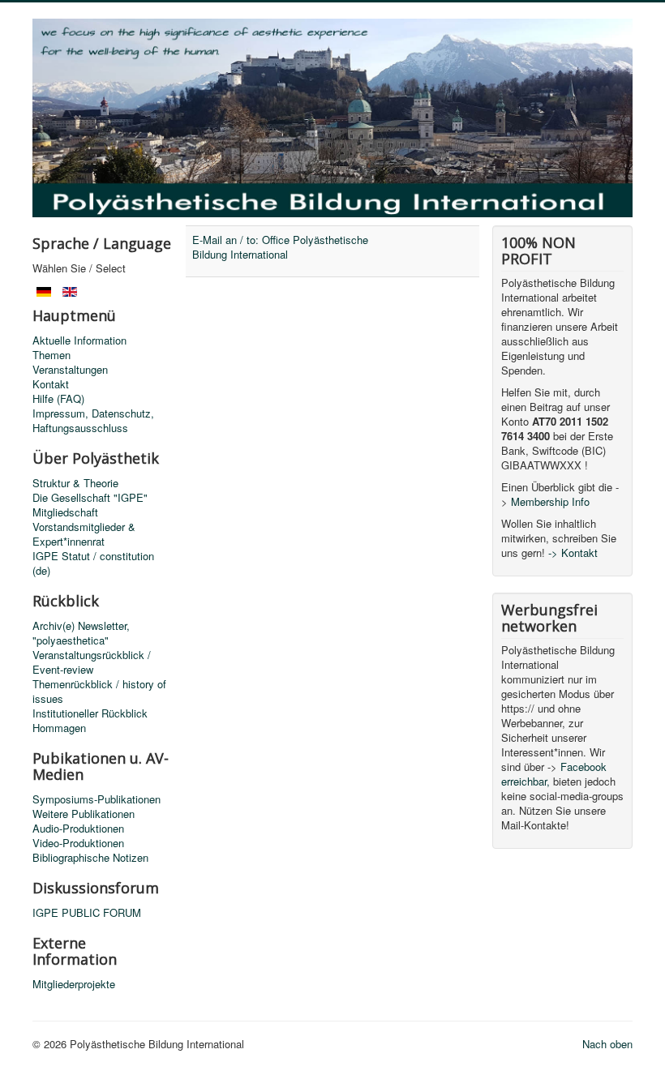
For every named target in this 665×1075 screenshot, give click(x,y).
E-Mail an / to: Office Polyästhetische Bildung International (280, 247)
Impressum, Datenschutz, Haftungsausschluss (93, 420)
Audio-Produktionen (78, 828)
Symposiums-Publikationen (96, 799)
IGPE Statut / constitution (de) (93, 563)
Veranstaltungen (70, 369)
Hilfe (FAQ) (58, 399)
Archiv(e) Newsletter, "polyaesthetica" (81, 633)
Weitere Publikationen (83, 814)
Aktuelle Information (79, 340)
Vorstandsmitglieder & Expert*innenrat (83, 534)
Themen (51, 355)
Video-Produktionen (78, 843)
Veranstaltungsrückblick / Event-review (91, 662)
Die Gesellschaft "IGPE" (90, 497)
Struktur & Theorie (75, 483)
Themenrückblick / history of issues (99, 691)
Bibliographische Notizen (90, 857)
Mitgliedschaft (65, 512)
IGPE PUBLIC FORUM (86, 913)
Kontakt (50, 384)
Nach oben (607, 1043)
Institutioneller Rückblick (90, 713)
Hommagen (59, 728)
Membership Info (550, 501)
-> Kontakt (573, 552)
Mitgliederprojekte (73, 984)
